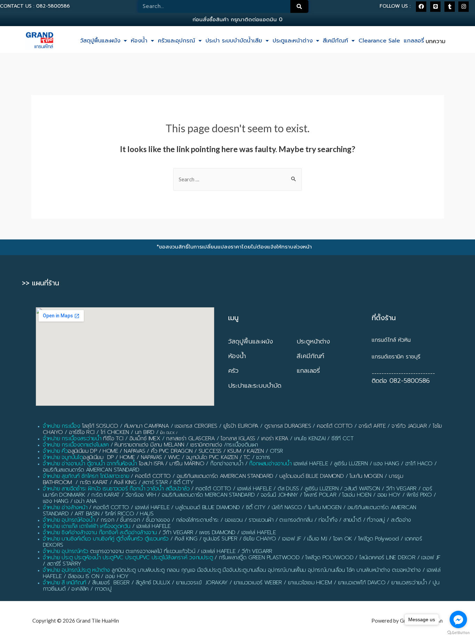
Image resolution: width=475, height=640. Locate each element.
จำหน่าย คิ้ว (55, 451)
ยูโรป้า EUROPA (240, 426)
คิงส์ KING (125, 482)
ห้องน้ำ (139, 41)
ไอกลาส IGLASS (237, 438)
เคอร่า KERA (274, 438)
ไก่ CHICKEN (114, 432)
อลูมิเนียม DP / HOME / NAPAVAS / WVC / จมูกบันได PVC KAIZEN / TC (166, 457)
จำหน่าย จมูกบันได (63, 457)
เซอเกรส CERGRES (196, 426)
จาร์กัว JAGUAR (409, 426)
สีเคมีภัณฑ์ (335, 41)
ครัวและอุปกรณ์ (176, 41)
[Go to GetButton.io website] (458, 633)
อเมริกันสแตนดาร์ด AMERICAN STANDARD (225, 476)
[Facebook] (421, 6)
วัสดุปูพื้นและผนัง (100, 41)
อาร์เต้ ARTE (372, 426)
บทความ (435, 41)
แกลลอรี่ (414, 41)
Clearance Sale (379, 41)
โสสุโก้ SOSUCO (100, 426)
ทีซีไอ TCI (113, 438)
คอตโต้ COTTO (334, 426)
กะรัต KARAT (94, 482)
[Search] (299, 6)
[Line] (435, 6)
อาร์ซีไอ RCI (82, 432)
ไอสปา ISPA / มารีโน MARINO (171, 463)
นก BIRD (144, 432)
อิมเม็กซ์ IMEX (144, 438)
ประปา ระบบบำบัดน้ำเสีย (234, 41)
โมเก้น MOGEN (366, 476)
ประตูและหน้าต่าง (293, 41)
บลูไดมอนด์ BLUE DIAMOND (311, 476)
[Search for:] (237, 179)
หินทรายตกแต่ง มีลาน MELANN (149, 445)
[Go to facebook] (458, 619)
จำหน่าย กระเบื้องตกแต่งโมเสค (75, 445)
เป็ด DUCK (167, 432)
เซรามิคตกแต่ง (206, 445)
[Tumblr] (449, 6)
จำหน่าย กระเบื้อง (61, 426)
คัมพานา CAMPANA (146, 426)
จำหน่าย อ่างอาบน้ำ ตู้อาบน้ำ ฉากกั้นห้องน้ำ (90, 463)
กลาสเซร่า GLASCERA (190, 438)
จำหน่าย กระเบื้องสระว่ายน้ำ (72, 438)
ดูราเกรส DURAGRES (287, 426)
